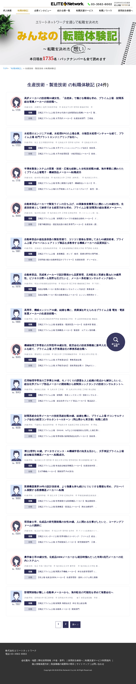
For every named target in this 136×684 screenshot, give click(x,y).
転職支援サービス (84, 10)
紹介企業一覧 (63, 10)
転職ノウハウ (105, 10)
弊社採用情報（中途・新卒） (52, 660)
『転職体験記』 (16, 68)
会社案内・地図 (28, 660)
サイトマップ (82, 664)
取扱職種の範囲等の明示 (62, 664)
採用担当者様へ (125, 10)
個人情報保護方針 (40, 664)
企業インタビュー (42, 10)
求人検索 (7, 10)
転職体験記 (23, 10)
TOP (5, 68)
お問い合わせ (97, 664)
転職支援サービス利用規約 (98, 660)
